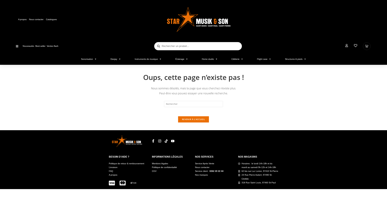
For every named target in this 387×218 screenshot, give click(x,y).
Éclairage (179, 59)
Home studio (208, 59)
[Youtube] (172, 141)
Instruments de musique (146, 59)
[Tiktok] (166, 141)
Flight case (262, 59)
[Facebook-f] (153, 141)
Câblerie (235, 59)
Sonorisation (87, 59)
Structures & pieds (293, 59)
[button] (17, 46)
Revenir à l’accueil (193, 119)
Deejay (114, 59)
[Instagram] (159, 141)
